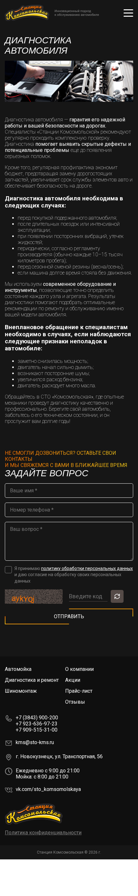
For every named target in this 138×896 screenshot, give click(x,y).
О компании (79, 669)
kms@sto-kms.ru (35, 742)
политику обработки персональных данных (87, 568)
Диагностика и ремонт (32, 680)
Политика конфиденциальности (43, 833)
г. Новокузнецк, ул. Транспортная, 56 (59, 756)
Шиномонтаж (21, 691)
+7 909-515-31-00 (36, 730)
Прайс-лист (78, 691)
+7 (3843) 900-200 (37, 718)
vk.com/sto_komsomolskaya (48, 789)
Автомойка (18, 669)
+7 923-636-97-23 (36, 724)
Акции (72, 680)
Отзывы (75, 702)
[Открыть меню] (128, 13)
